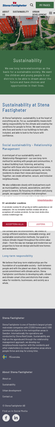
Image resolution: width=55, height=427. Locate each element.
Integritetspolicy (45, 200)
